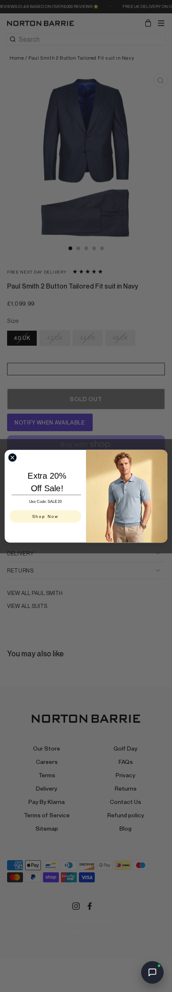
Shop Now (45, 516)
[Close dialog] (12, 457)
